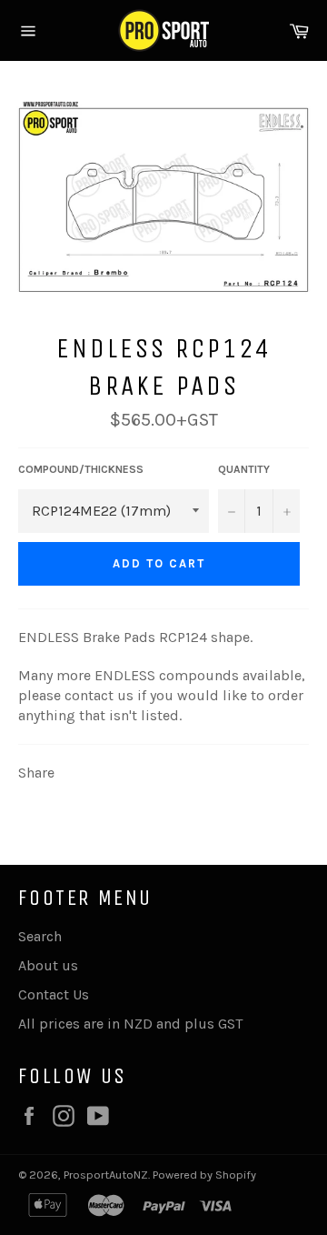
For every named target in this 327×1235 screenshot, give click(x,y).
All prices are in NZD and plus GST (130, 1023)
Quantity (244, 469)
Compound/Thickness (81, 469)
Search (40, 936)
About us (48, 965)
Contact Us (53, 994)
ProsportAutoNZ (106, 1174)
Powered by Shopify (204, 1174)
